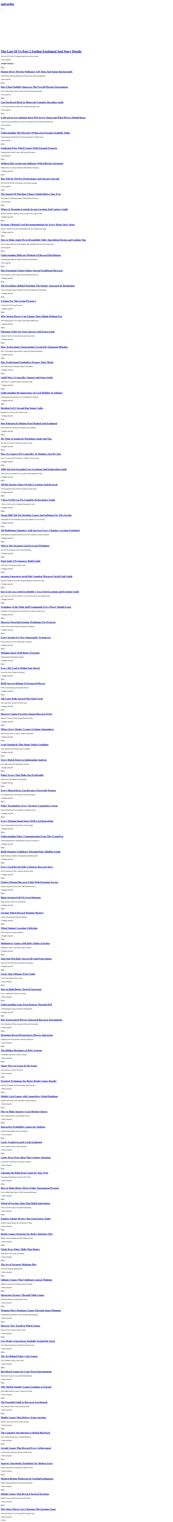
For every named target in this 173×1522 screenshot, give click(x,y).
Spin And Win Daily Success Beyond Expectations (26, 958)
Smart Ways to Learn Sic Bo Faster (19, 1065)
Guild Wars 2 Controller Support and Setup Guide (27, 377)
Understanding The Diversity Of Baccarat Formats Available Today (35, 133)
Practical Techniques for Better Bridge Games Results (28, 1081)
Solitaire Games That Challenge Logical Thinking (26, 1280)
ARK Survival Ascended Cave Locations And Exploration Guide (34, 469)
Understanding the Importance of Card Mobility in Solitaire (31, 393)
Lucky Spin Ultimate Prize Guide (18, 974)
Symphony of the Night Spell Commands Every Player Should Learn (36, 607)
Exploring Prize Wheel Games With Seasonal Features (29, 148)
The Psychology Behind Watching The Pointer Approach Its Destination (37, 285)
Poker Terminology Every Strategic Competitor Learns (29, 805)
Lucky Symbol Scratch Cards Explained (21, 1142)
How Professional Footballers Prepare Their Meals (27, 362)
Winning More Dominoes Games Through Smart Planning (31, 1310)
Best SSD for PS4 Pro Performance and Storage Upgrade (30, 178)
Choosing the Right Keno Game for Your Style (24, 1173)
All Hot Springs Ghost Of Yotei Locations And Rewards (29, 484)
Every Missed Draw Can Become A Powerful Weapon (28, 790)
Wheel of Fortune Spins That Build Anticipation (25, 1203)
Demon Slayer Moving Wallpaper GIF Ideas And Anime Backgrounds (36, 71)
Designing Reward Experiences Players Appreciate (27, 1035)
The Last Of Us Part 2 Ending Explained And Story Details (41, 51)
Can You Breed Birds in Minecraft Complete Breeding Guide (32, 102)
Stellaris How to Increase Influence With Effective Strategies (32, 163)
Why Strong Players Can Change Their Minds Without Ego (31, 316)
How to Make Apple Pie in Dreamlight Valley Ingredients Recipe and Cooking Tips (43, 240)
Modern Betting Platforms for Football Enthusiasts (27, 1478)
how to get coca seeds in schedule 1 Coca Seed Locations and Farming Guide (40, 591)
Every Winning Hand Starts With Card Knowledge (27, 821)
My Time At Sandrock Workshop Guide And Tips (26, 438)
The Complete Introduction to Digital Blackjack (25, 1432)
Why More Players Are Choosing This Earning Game (28, 1509)
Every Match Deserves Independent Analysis (24, 760)
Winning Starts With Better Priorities (20, 653)
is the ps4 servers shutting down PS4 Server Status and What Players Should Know (43, 117)
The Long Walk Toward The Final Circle (22, 698)
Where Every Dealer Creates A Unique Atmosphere (27, 729)
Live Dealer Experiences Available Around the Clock (28, 1341)
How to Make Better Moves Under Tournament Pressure (30, 1188)
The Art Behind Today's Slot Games (19, 1356)
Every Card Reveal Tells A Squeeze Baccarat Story (27, 867)
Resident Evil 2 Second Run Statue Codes (22, 408)
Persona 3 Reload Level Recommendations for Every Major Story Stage (38, 224)
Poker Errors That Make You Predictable (22, 775)
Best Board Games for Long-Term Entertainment (26, 1371)
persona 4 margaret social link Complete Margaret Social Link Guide (36, 576)
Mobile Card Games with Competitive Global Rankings (29, 1096)
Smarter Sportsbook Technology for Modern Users (27, 1463)
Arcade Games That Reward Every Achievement (26, 1448)
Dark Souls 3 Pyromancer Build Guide (20, 561)
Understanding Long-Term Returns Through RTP (26, 1004)
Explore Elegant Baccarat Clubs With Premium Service (29, 882)
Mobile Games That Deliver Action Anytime (23, 1417)
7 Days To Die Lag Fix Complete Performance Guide (28, 500)
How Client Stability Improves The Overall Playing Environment (34, 87)
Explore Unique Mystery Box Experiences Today (26, 1218)
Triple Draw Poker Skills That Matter (20, 1249)
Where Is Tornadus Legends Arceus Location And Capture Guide (34, 209)
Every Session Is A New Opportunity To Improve (26, 637)
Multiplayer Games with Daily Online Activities (25, 943)
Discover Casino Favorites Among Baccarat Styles (26, 714)
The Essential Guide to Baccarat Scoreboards (24, 1402)
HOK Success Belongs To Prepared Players (23, 683)
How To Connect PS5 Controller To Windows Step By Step (31, 454)
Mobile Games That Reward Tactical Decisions (25, 1494)
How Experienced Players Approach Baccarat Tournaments (31, 1020)
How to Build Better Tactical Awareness (21, 989)
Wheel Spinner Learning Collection (19, 928)
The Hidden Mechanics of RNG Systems (21, 1050)
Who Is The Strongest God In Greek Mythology (25, 545)
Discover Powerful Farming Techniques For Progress (28, 622)
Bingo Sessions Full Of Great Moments (21, 897)
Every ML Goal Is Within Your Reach (20, 668)
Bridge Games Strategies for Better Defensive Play (27, 1234)
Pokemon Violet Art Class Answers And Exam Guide (28, 331)
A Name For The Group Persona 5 (18, 301)
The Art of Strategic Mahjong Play (19, 1264)
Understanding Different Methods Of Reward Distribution (31, 255)
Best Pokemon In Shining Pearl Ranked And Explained (29, 423)
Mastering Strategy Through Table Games (22, 1295)
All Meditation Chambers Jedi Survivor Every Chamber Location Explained (40, 530)
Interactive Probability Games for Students (23, 1127)
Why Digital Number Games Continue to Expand (26, 1387)
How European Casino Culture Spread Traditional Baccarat (32, 270)
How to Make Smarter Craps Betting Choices (24, 1111)
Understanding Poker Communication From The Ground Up (32, 836)
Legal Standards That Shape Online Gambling (24, 744)
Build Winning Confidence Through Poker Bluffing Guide (30, 851)
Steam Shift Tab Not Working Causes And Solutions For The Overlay (36, 515)
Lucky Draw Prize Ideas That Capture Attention (26, 1157)
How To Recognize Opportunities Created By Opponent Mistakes (34, 347)
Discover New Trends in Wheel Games (20, 1325)
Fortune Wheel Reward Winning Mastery (22, 913)
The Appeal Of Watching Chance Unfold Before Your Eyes (31, 194)
